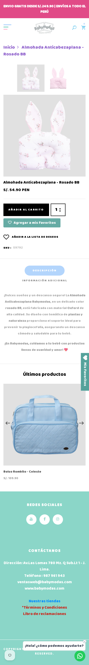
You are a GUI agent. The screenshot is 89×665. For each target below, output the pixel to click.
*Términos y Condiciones (44, 608)
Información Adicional (44, 280)
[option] (30, 80)
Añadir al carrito (26, 209)
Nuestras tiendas (44, 601)
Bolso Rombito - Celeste (22, 472)
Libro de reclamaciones (44, 614)
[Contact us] (79, 655)
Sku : (7, 248)
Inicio (9, 47)
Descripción (45, 270)
